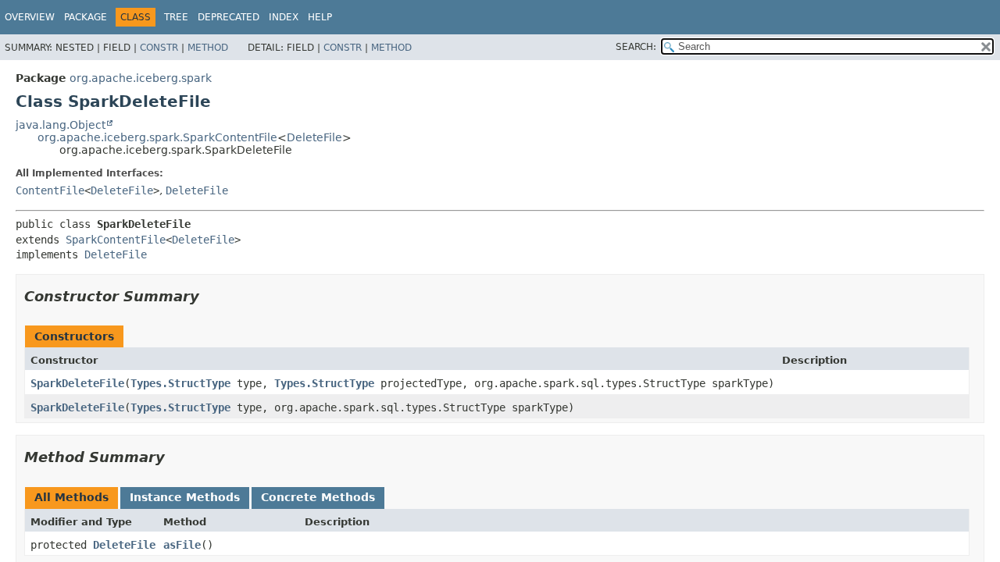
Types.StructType (180, 383)
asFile (182, 545)
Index (283, 17)
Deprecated (228, 17)
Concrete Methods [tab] (318, 497)
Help (320, 17)
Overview (30, 17)
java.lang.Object (60, 125)
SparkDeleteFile (77, 383)
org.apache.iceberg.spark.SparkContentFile (157, 137)
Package (85, 17)
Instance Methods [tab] (185, 497)
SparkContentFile (116, 239)
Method (208, 47)
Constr (159, 47)
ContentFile (50, 190)
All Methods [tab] (71, 497)
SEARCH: (636, 46)
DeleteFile (314, 137)
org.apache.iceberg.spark (141, 78)
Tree (176, 17)
